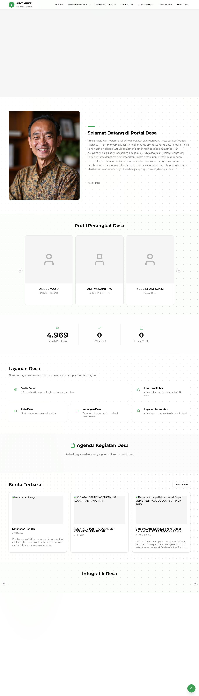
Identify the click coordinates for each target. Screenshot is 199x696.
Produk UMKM (145, 4)
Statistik (124, 4)
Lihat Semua (181, 484)
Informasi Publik (103, 4)
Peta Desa (182, 4)
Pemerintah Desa (77, 4)
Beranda (59, 4)
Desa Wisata (165, 4)
